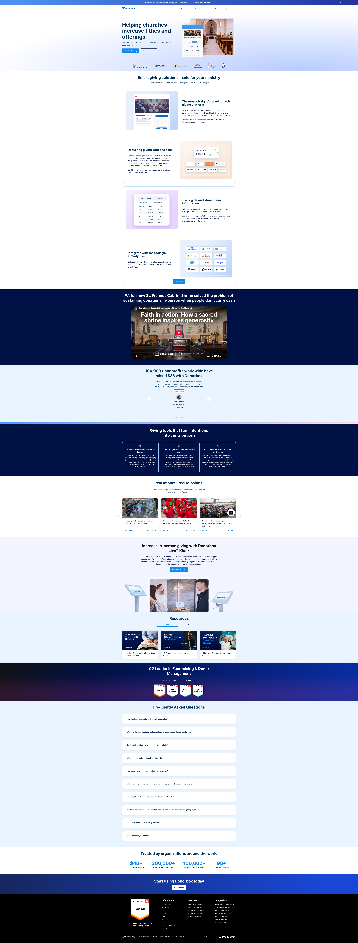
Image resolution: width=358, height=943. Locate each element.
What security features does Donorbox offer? (145, 758)
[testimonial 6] (183, 417)
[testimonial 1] (174, 417)
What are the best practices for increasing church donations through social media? (160, 732)
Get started (179, 282)
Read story (128, 530)
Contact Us (166, 904)
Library (164, 928)
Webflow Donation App (223, 916)
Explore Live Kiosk (179, 569)
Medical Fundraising (195, 907)
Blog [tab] (167, 624)
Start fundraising (130, 51)
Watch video (151, 530)
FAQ (163, 916)
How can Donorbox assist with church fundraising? (147, 719)
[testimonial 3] (178, 417)
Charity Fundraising (195, 916)
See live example (149, 51)
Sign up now (229, 9)
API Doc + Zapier (221, 922)
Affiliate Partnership (169, 925)
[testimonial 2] (176, 417)
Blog (163, 910)
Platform (182, 9)
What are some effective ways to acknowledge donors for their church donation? (159, 784)
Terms (164, 919)
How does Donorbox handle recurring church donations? (149, 797)
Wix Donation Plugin (222, 910)
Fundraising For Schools (196, 913)
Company (208, 9)
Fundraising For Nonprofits (197, 910)
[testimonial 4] (179, 417)
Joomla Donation (221, 919)
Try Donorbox (179, 887)
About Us (165, 907)
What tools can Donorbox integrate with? (143, 823)
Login (217, 9)
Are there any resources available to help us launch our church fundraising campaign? (161, 810)
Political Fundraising (195, 904)
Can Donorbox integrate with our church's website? (147, 745)
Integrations (221, 900)
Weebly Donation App (222, 913)
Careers (164, 913)
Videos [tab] (190, 624)
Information (168, 900)
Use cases (193, 900)
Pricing (190, 9)
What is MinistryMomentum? (138, 836)
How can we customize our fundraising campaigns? (147, 771)
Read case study (179, 391)
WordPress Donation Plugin (224, 904)
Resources (198, 9)
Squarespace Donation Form (225, 907)
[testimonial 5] (181, 417)
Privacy (164, 922)
